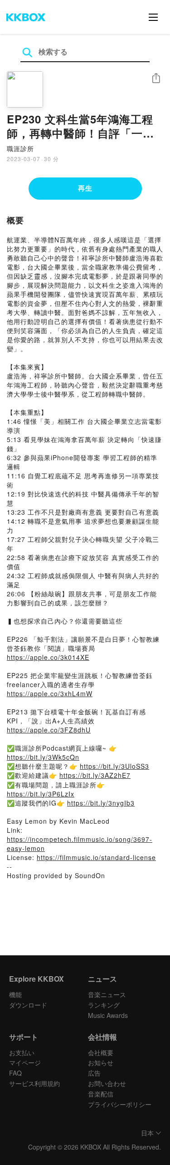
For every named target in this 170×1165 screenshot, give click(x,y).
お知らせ (100, 1062)
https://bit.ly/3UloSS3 (114, 766)
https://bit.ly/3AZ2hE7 (95, 775)
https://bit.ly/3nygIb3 (101, 802)
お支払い (21, 1052)
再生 (85, 188)
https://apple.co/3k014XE (48, 657)
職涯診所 (20, 148)
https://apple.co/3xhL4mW (49, 693)
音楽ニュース (107, 994)
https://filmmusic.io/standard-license (96, 857)
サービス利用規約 (34, 1083)
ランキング (104, 1004)
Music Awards (108, 1015)
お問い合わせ (107, 1083)
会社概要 (100, 1052)
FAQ (15, 1072)
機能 (15, 994)
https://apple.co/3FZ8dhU (49, 729)
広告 (94, 1072)
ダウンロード (28, 1004)
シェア (156, 78)
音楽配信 (100, 1093)
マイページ (25, 1062)
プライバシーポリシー (119, 1104)
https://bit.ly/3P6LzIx (40, 793)
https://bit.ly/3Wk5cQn (43, 757)
